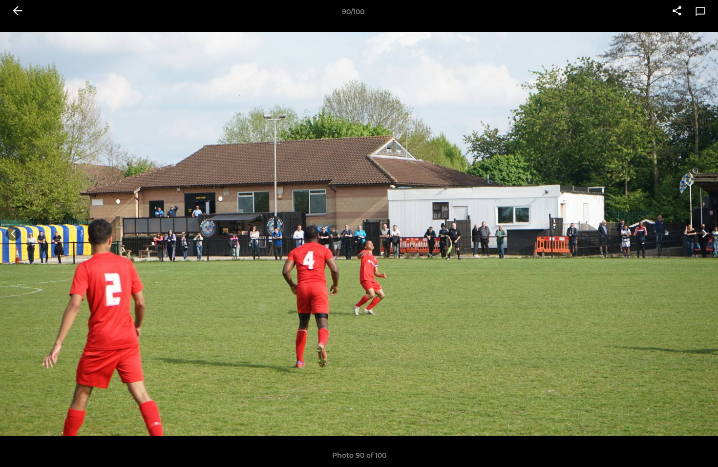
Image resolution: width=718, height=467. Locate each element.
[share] (677, 12)
